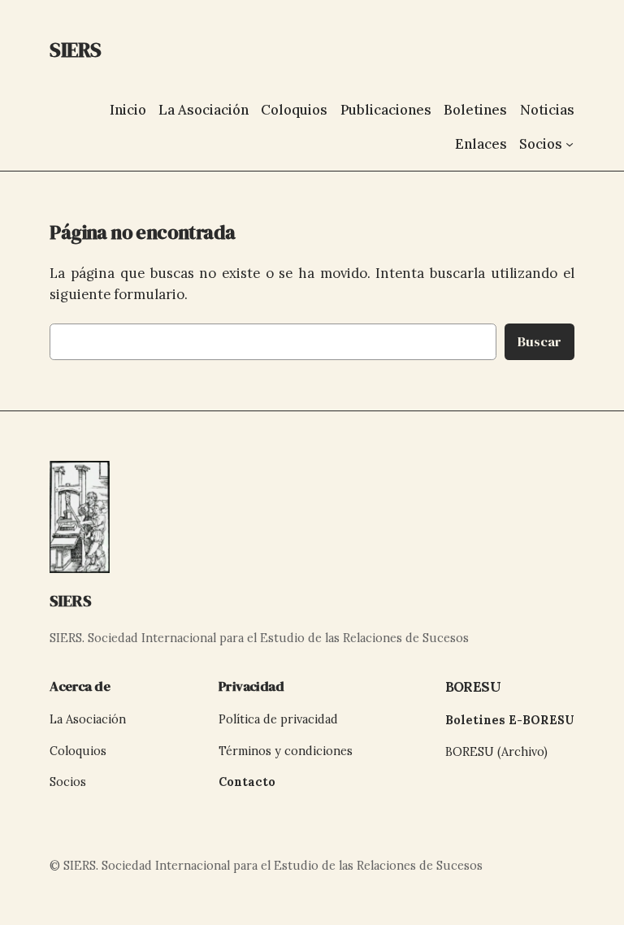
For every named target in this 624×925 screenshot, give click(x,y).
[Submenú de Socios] (570, 144)
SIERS (71, 600)
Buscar (539, 341)
